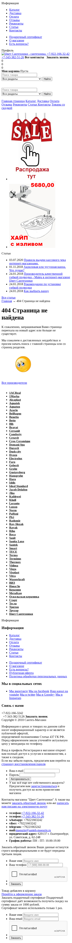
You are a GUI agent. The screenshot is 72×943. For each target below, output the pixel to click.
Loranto (14, 503)
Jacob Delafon (18, 489)
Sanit (12, 537)
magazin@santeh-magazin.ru (33, 830)
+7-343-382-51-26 (13, 57)
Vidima (13, 565)
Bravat (13, 427)
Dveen (13, 455)
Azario (13, 410)
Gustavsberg (17, 472)
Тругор (13, 610)
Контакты (44, 104)
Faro (12, 461)
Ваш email (15, 918)
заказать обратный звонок (29, 803)
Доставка (43, 101)
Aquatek (14, 403)
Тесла (13, 603)
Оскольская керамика (24, 596)
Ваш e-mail (16, 770)
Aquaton (14, 406)
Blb (11, 423)
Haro (12, 479)
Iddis (12, 482)
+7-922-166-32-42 (58, 53)
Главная (7, 301)
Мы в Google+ (45, 694)
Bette (12, 420)
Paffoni (13, 513)
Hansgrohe (16, 475)
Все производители (14, 382)
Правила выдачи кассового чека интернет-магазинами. (37, 261)
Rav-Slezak (16, 524)
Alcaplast (15, 399)
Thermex (15, 562)
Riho (12, 531)
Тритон (14, 607)
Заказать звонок (57, 57)
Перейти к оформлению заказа (22, 894)
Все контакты (34, 57)
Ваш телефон (17, 864)
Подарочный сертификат (25, 662)
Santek (13, 544)
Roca (12, 534)
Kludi (12, 499)
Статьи (33, 104)
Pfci (11, 517)
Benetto (14, 417)
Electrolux (15, 458)
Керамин (15, 589)
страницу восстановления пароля (23, 764)
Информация (10, 3)
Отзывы (7, 104)
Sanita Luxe (16, 541)
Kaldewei (15, 496)
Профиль (7, 50)
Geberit (14, 465)
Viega (12, 569)
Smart (13, 548)
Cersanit (14, 430)
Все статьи (9, 297)
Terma (13, 555)
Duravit (14, 448)
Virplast (14, 572)
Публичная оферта (21, 673)
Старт (13, 600)
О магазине (16, 666)
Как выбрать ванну (36, 291)
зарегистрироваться (44, 786)
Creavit (14, 437)
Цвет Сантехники (21, 613)
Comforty (15, 434)
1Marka (14, 396)
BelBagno (15, 413)
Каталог (31, 101)
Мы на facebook (39, 691)
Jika (12, 493)
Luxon (13, 506)
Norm (13, 510)
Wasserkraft (17, 579)
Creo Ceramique (19, 441)
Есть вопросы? (19, 669)
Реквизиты (20, 104)
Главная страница (13, 101)
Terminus (15, 558)
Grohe (13, 468)
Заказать (16, 884)
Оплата (54, 101)
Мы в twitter (27, 694)
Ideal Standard (18, 486)
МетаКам (15, 593)
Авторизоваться (20, 779)
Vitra (12, 575)
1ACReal (15, 392)
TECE (13, 551)
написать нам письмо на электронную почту (35, 804)
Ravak (13, 527)
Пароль (14, 774)
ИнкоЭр (14, 586)
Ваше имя (15, 860)
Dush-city (15, 451)
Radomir (15, 520)
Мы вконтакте (18, 691)
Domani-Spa (17, 444)
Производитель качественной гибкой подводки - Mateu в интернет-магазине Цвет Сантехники (39, 277)
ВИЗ (12, 582)
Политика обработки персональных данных (38, 676)
